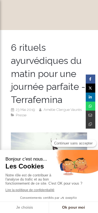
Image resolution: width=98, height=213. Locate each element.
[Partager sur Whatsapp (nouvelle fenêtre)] (90, 106)
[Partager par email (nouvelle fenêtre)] (90, 115)
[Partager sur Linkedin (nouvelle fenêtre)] (90, 97)
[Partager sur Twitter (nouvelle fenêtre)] (90, 88)
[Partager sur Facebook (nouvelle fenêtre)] (90, 79)
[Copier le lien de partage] (90, 124)
